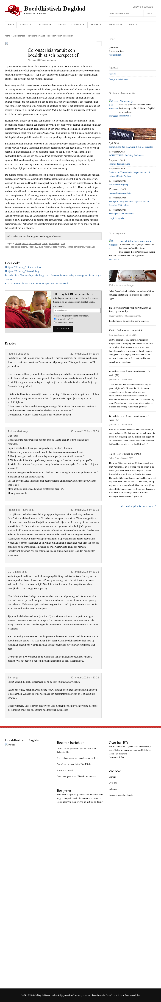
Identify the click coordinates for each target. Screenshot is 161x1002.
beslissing (15, 247)
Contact (112, 776)
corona (24, 247)
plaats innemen (58, 247)
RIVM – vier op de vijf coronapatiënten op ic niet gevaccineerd (36, 283)
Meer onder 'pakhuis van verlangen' (138, 506)
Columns (113, 788)
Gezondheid (54, 243)
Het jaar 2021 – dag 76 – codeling (22, 271)
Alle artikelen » (116, 54)
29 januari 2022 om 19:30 (84, 353)
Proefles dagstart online (119, 163)
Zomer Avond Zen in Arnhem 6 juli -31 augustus (131, 146)
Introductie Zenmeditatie (120, 192)
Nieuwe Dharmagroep (118, 184)
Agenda (112, 73)
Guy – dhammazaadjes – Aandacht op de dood (77, 757)
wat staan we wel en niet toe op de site (85, 801)
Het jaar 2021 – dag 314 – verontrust (23, 267)
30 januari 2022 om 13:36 (84, 571)
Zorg (63, 243)
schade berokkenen (75, 247)
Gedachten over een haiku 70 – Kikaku (74, 764)
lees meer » (114, 259)
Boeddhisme (35, 243)
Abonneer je (126, 101)
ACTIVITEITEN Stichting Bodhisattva (126, 155)
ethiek (31, 247)
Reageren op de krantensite (121, 794)
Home (7, 36)
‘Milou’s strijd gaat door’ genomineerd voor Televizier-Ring (76, 750)
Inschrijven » (125, 115)
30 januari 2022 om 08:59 (84, 431)
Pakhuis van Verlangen (122, 285)
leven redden (44, 247)
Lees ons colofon (116, 757)
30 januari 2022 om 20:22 (84, 677)
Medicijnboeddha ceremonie (121, 213)
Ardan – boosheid (65, 770)
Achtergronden (18, 36)
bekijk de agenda (116, 218)
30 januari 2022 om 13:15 (84, 509)
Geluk (44, 243)
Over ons (113, 782)
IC (36, 247)
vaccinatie (90, 247)
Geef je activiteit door (118, 79)
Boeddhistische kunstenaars (135, 241)
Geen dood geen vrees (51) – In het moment (76, 776)
